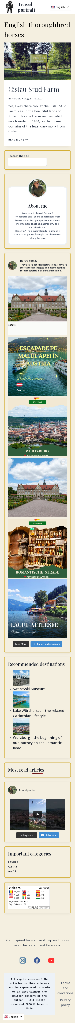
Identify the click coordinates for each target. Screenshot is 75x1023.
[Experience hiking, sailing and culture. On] (37, 608)
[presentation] (37, 61)
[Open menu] (45, 7)
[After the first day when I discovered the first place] (37, 305)
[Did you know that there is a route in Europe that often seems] (37, 487)
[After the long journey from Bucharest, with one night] (37, 427)
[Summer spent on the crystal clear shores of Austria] (37, 366)
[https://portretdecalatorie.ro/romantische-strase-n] (37, 548)
